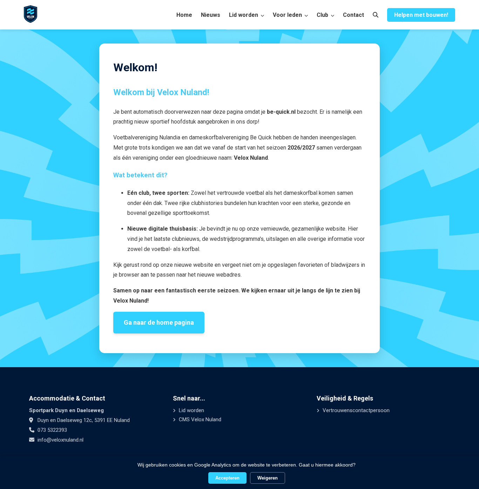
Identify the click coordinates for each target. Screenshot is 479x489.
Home (184, 15)
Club (323, 15)
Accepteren (227, 478)
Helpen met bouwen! (421, 15)
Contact (353, 15)
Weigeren (267, 478)
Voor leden (288, 15)
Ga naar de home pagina (159, 322)
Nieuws (210, 15)
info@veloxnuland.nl (60, 440)
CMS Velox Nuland (199, 419)
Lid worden (244, 15)
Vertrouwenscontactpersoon (355, 410)
